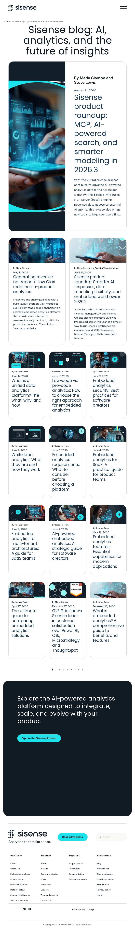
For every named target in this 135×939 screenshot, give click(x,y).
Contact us (46, 900)
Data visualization (18, 884)
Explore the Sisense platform (39, 738)
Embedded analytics (20, 874)
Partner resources (78, 879)
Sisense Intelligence (20, 895)
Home (7, 21)
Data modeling (17, 890)
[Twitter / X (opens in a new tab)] (18, 908)
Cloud (13, 863)
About (44, 863)
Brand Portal (103, 884)
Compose (15, 868)
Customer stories (49, 874)
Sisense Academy (105, 874)
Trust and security (19, 900)
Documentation (76, 874)
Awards (44, 868)
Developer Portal (105, 879)
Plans (43, 879)
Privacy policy (104, 890)
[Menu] (123, 8)
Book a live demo (72, 837)
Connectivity (16, 879)
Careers (45, 890)
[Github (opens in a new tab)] (29, 908)
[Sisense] (22, 8)
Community (74, 868)
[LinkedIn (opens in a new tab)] (24, 908)
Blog (99, 863)
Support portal (76, 863)
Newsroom (46, 884)
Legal (99, 895)
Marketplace (103, 868)
